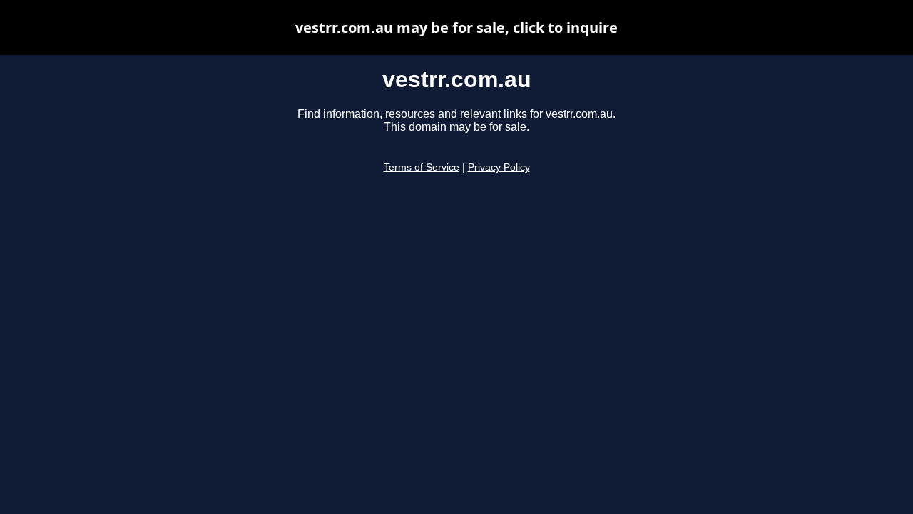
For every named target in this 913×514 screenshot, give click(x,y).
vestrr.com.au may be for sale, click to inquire (456, 27)
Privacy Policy (499, 167)
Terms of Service (421, 167)
